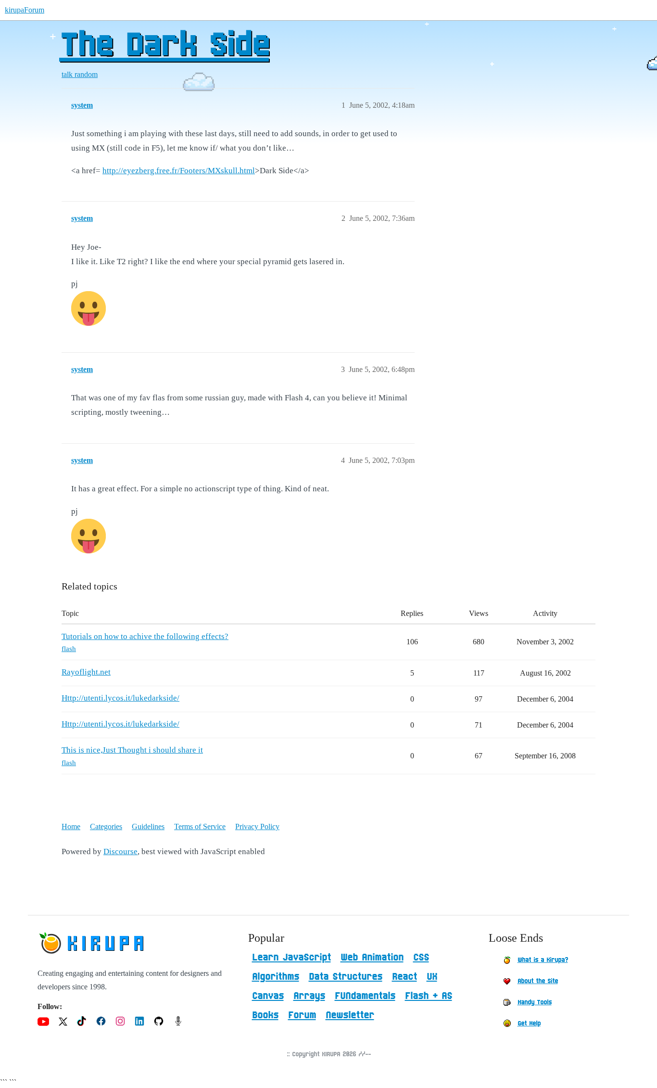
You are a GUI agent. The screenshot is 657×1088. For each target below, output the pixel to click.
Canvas (268, 996)
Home (71, 826)
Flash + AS (428, 996)
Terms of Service (200, 826)
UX (432, 977)
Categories (106, 826)
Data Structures (345, 977)
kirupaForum (24, 10)
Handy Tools (535, 1002)
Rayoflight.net (86, 672)
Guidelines (148, 826)
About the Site (538, 981)
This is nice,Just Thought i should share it (132, 750)
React (404, 977)
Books (265, 1015)
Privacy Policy (257, 826)
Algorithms (275, 977)
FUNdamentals (365, 996)
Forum (302, 1015)
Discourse (120, 851)
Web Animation (372, 957)
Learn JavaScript (291, 957)
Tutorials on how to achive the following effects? (145, 636)
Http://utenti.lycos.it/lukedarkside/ (120, 698)
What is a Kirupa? (543, 960)
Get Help (529, 1023)
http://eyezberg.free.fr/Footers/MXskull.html (178, 170)
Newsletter (350, 1015)
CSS (421, 957)
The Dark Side (164, 45)
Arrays (309, 996)
